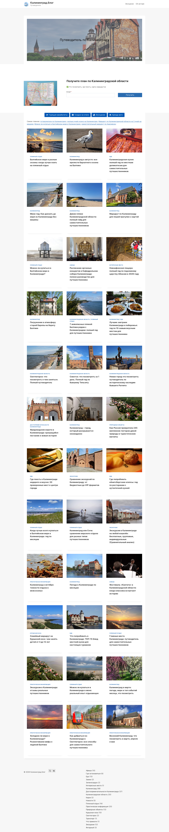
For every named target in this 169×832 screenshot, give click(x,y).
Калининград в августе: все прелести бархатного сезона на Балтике (84, 162)
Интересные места (116, 265)
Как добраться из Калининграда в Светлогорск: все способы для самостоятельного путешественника (83, 742)
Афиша (72, 265)
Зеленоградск (92, 783)
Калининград (75, 156)
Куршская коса (35, 633)
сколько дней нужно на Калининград (82, 121)
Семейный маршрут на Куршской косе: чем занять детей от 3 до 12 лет (43, 639)
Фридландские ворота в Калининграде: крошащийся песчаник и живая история (44, 433)
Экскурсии (129, 4)
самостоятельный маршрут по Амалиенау (98, 124)
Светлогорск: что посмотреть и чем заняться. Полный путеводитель (44, 379)
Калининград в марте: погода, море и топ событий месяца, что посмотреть (123, 690)
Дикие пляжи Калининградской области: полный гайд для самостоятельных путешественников (83, 220)
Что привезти (91, 821)
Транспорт (90, 819)
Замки (88, 780)
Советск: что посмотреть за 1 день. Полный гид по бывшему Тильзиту (84, 379)
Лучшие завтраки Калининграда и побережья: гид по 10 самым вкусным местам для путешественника (123, 328)
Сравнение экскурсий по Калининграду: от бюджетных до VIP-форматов (84, 482)
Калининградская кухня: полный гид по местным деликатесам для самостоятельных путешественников (121, 165)
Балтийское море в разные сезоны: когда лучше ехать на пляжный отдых (43, 162)
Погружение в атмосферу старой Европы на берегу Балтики (43, 325)
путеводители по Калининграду (53, 121)
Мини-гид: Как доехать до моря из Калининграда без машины (43, 217)
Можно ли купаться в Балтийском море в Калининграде (57, 124)
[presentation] (45, 141)
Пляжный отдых (36, 156)
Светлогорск (91, 816)
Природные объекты (116, 425)
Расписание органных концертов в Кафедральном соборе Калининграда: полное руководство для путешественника (84, 274)
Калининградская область (80, 319)
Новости (89, 801)
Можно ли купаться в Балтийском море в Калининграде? (40, 271)
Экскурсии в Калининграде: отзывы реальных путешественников (44, 690)
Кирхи (88, 798)
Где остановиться (93, 774)
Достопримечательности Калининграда (102, 792)
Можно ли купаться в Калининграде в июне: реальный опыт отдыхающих (84, 690)
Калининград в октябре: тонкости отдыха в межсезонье (42, 588)
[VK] (53, 770)
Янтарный (90, 828)
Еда (110, 156)
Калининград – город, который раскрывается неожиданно (81, 431)
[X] (50, 770)
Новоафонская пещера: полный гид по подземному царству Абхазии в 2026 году (124, 271)
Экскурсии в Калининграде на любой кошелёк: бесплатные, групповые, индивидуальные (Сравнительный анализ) (123, 536)
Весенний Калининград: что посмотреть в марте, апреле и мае (123, 739)
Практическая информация (40, 582)
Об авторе (140, 4)
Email (69, 92)
